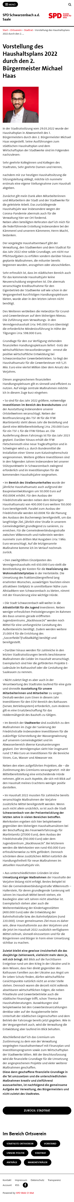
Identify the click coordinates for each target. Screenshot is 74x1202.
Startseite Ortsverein (20, 1143)
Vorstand (50, 1143)
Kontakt (7, 1180)
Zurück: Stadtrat (37, 1110)
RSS (17, 1185)
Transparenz (54, 1180)
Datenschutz (37, 1180)
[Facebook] (25, 1185)
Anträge (12, 1162)
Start (5, 30)
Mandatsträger (37, 1162)
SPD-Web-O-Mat (25, 1192)
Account (7, 1185)
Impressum (21, 1180)
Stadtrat (28, 30)
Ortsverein (16, 30)
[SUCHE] (69, 4)
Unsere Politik (15, 1153)
